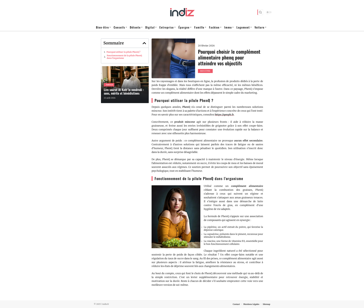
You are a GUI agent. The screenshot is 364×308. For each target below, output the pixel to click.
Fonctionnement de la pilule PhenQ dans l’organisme (124, 56)
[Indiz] (182, 12)
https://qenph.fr (224, 114)
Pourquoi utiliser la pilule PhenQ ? (123, 52)
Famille (109, 85)
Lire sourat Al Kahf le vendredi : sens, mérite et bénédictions (124, 91)
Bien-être (205, 71)
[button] (144, 43)
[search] (260, 12)
